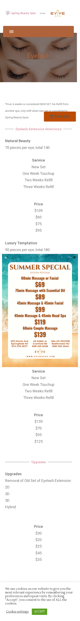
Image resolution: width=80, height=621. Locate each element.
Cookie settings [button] (17, 612)
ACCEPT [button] (39, 611)
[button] (60, 117)
